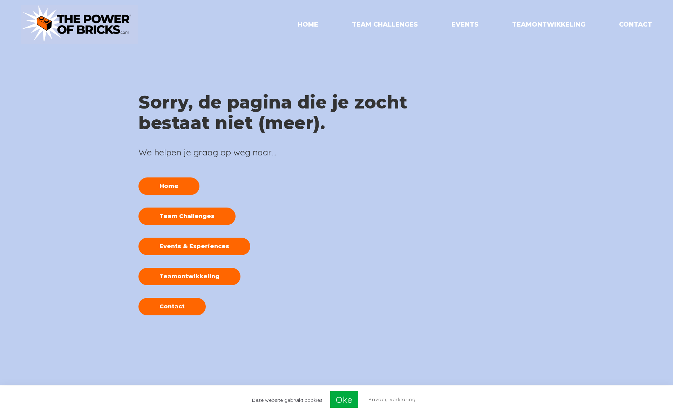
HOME (308, 24)
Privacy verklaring (392, 399)
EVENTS (464, 24)
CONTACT (635, 24)
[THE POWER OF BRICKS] (79, 24)
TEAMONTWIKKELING (548, 24)
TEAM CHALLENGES (385, 24)
